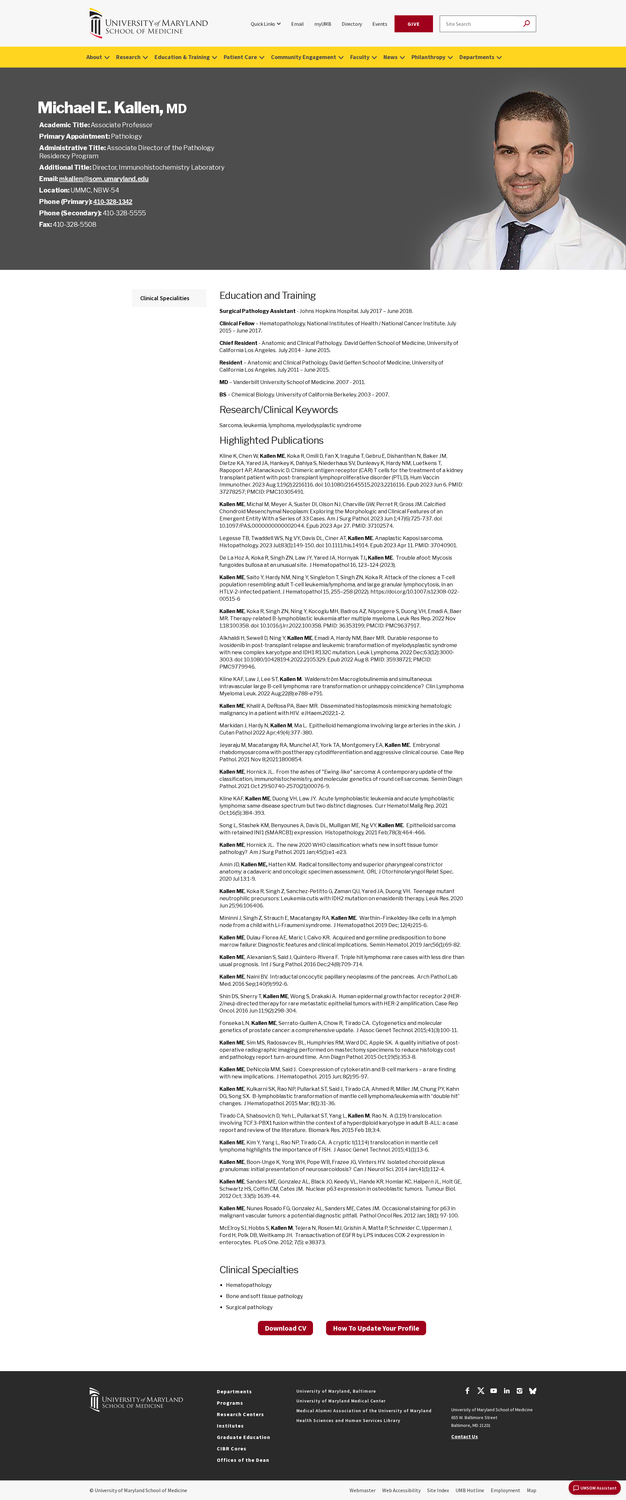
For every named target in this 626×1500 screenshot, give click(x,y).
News (390, 57)
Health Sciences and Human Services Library (348, 1420)
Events (379, 24)
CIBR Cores (231, 1448)
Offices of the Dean (243, 1460)
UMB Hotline (469, 1490)
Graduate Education (243, 1437)
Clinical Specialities (164, 298)
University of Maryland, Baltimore (336, 1391)
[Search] (526, 24)
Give (414, 24)
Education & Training (182, 57)
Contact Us (464, 1436)
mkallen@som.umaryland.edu (103, 178)
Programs (230, 1402)
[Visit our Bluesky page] (532, 1392)
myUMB (322, 24)
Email (297, 24)
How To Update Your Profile (376, 1328)
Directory (352, 24)
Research (128, 57)
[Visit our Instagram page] (519, 1391)
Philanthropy (428, 57)
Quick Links (263, 24)
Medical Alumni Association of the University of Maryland (364, 1411)
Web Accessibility (401, 1490)
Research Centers (240, 1414)
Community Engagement (303, 57)
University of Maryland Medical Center (341, 1401)
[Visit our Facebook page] (467, 1391)
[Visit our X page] (480, 1391)
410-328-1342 (112, 201)
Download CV (285, 1328)
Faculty (359, 57)
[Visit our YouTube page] (493, 1391)
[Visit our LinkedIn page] (506, 1391)
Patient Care (240, 57)
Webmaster (363, 1490)
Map (531, 1490)
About (94, 57)
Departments (476, 57)
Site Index (438, 1490)
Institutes (230, 1425)
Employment (505, 1490)
